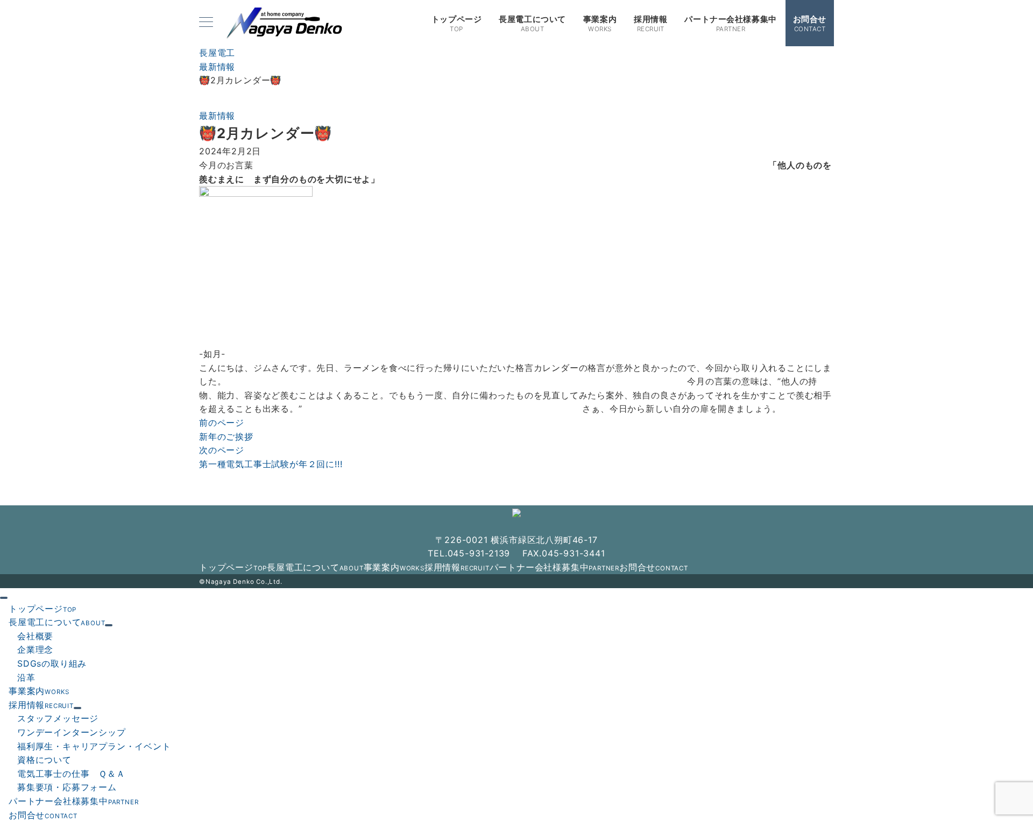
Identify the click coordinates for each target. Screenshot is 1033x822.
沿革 (26, 677)
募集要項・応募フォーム (67, 787)
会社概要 (35, 636)
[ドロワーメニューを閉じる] (4, 598)
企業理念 (35, 649)
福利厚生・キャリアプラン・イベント (94, 746)
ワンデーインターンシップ (71, 732)
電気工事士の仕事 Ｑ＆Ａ (71, 773)
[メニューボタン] (206, 22)
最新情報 (217, 115)
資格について (44, 759)
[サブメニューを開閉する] (108, 625)
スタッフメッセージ (57, 718)
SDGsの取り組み (52, 663)
